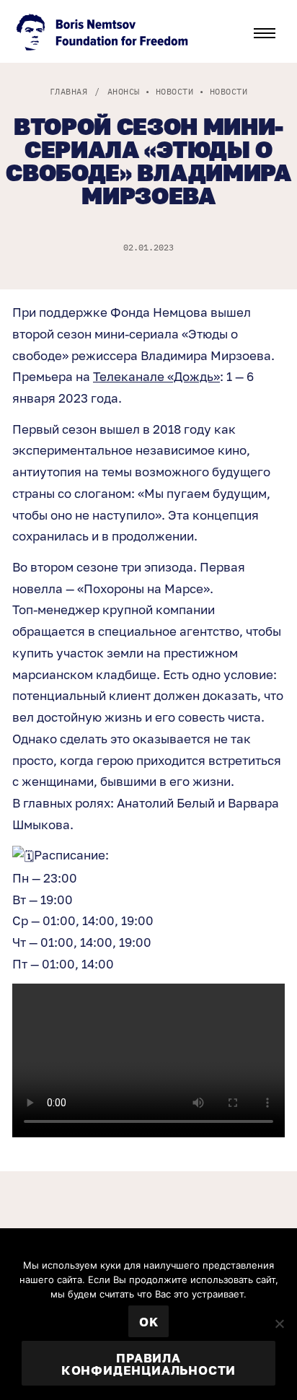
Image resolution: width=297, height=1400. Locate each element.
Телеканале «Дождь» (156, 376)
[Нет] (279, 1323)
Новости (174, 91)
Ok (149, 1321)
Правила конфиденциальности (148, 1364)
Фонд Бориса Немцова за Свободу (104, 34)
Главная (68, 91)
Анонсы (123, 91)
